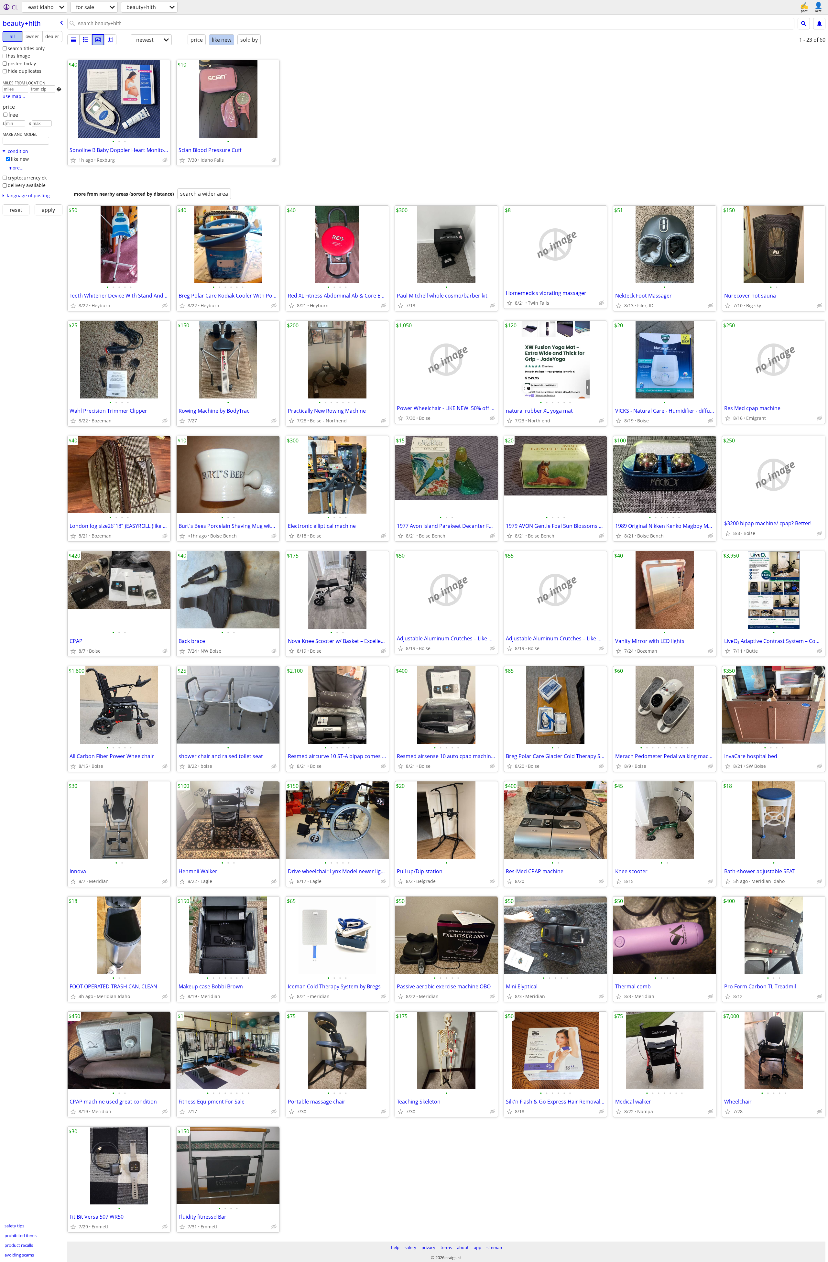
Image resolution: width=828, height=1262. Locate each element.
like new (20, 159)
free (13, 114)
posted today (22, 63)
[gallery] (98, 39)
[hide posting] (165, 160)
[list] (73, 39)
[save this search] (819, 23)
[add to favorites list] (73, 160)
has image (19, 56)
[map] (110, 39)
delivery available (27, 185)
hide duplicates (24, 71)
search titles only (26, 48)
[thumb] (86, 39)
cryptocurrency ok (27, 178)
